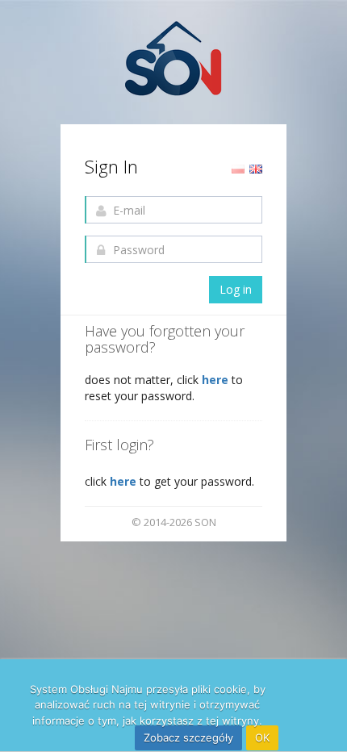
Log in (235, 289)
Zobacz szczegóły (188, 737)
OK (262, 737)
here (217, 379)
